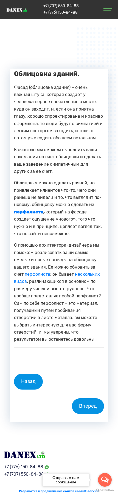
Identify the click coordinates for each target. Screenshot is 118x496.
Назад (28, 381)
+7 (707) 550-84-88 (61, 6)
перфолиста (37, 274)
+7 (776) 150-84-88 (60, 12)
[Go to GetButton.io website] (105, 490)
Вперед (88, 406)
